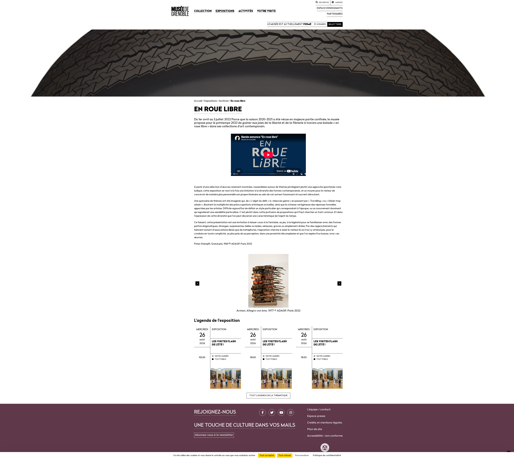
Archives (223, 101)
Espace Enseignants (330, 8)
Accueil (198, 101)
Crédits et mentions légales (324, 422)
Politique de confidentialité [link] (327, 455)
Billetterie (335, 24)
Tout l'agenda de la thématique (268, 396)
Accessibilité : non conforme (325, 436)
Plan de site (314, 429)
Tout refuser (284, 455)
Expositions (210, 101)
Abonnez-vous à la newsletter (214, 435)
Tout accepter (266, 455)
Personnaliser (302, 455)
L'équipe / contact (318, 409)
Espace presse (316, 416)
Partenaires (335, 14)
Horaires (321, 24)
